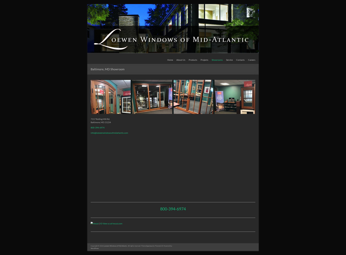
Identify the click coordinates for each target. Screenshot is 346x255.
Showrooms (217, 60)
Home (170, 60)
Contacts (240, 60)
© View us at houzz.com (111, 223)
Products (193, 60)
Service (229, 60)
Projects (204, 60)
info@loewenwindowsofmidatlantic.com (109, 132)
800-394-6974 (97, 127)
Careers (251, 60)
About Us (180, 60)
